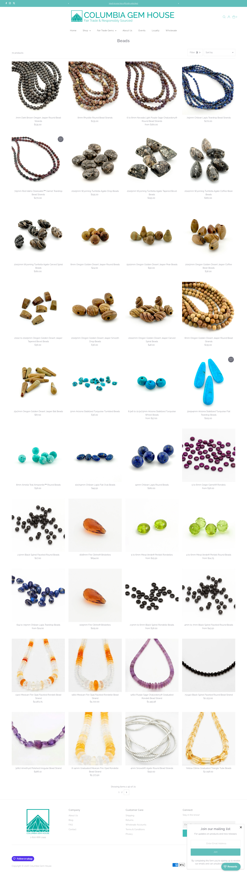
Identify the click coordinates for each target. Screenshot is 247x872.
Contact (72, 829)
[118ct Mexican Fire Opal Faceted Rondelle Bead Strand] (95, 665)
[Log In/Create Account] (229, 17)
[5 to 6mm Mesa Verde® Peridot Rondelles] (152, 525)
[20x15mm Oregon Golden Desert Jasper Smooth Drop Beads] (95, 308)
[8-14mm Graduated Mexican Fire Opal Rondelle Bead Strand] (95, 738)
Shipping (130, 815)
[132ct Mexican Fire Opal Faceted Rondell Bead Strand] (38, 665)
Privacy (129, 834)
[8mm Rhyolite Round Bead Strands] (95, 88)
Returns (129, 820)
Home (73, 30)
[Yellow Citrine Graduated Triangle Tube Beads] (208, 738)
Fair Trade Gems (105, 30)
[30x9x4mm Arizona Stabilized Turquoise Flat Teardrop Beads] (208, 382)
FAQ (71, 824)
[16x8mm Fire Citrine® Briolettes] (95, 525)
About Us (127, 30)
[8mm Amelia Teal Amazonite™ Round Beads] (38, 455)
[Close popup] (240, 827)
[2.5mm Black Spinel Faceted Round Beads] (38, 525)
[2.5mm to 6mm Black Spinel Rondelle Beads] (152, 595)
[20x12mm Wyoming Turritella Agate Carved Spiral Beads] (38, 235)
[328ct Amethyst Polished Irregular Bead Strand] (38, 738)
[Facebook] (6, 3)
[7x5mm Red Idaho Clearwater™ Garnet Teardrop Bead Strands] (38, 161)
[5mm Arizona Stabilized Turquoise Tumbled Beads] (95, 382)
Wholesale (171, 30)
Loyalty (156, 30)
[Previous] (68, 3)
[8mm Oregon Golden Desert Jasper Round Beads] (95, 235)
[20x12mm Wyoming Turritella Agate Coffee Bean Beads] (208, 161)
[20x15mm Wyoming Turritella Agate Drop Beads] (95, 161)
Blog (71, 820)
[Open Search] (224, 17)
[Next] (178, 3)
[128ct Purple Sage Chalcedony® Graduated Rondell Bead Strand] (152, 665)
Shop (86, 30)
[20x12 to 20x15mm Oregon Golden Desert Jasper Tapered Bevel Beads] (38, 308)
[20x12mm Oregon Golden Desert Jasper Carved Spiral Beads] (152, 308)
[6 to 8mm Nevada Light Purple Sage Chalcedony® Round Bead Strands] (152, 88)
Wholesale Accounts (136, 824)
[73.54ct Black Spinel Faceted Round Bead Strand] (208, 665)
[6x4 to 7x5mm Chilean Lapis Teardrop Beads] (38, 595)
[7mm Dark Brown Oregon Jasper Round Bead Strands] (38, 88)
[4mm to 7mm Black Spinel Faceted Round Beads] (208, 595)
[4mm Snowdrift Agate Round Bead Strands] (152, 738)
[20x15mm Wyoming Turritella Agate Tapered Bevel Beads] (152, 161)
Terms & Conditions (135, 829)
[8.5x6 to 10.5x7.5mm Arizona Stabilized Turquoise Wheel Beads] (152, 382)
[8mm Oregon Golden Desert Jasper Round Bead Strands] (208, 308)
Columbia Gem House (40, 866)
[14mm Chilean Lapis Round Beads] (152, 455)
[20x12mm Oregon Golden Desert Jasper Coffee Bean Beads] (208, 235)
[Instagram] (10, 3)
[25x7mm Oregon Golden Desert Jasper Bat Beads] (38, 382)
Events (142, 30)
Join (216, 852)
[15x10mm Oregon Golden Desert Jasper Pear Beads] (152, 235)
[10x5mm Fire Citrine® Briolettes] (95, 595)
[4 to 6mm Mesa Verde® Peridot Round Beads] (208, 525)
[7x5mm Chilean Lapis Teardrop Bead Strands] (208, 88)
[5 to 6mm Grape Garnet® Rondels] (208, 455)
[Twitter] (14, 3)
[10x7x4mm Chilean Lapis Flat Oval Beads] (95, 455)
